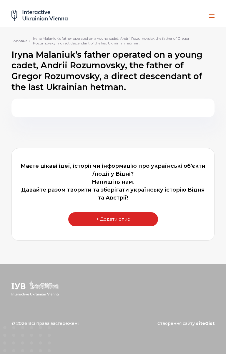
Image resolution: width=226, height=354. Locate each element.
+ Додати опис (113, 219)
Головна (19, 41)
